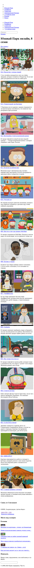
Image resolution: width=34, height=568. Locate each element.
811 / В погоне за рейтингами (10, 167)
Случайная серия (9, 14)
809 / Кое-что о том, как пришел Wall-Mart (14, 231)
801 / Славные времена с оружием (11, 489)
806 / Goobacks (5, 327)
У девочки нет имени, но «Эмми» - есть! (13, 547)
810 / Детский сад (6, 199)
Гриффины (7, 9)
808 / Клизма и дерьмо (8, 261)
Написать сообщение (7, 514)
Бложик (6, 16)
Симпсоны (7, 11)
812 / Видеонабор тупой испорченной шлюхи (15, 136)
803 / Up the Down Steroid (8, 422)
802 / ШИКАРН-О (6, 456)
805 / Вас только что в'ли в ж (9, 359)
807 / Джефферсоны (7, 293)
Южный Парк (8, 8)
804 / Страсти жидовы (7, 390)
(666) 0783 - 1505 (6, 512)
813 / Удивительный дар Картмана (11, 104)
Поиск (6, 18)
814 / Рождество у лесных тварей (11, 72)
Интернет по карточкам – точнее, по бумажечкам (16, 527)
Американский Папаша (11, 13)
